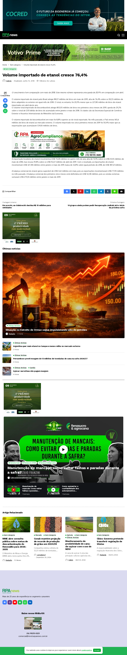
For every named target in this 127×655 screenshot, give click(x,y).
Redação (12, 334)
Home (4, 65)
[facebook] (4, 602)
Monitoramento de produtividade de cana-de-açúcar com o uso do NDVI (78, 545)
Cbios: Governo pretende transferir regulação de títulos (110, 541)
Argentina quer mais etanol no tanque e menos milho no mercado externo (46, 346)
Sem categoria (15, 65)
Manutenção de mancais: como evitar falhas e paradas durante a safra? (63, 470)
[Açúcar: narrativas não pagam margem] (6, 371)
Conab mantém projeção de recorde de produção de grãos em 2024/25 (47, 541)
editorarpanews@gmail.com (21, 478)
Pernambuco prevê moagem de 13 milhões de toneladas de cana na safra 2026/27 (50, 359)
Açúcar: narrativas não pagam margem (30, 371)
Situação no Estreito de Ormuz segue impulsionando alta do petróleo (46, 329)
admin (9, 81)
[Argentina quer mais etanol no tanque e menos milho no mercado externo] (6, 346)
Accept (97, 650)
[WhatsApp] (25, 602)
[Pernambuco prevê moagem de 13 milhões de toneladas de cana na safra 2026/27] (6, 358)
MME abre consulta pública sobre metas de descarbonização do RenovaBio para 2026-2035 (15, 544)
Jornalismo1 (41, 555)
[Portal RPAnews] (9, 35)
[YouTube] (15, 602)
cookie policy (86, 650)
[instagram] (10, 602)
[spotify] (20, 602)
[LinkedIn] (30, 602)
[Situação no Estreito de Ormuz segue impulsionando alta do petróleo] (63, 295)
